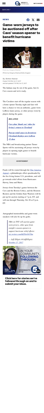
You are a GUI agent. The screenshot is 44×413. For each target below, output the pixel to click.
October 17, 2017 (16, 242)
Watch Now (37, 3)
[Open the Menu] (4, 3)
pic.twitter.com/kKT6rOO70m (21, 234)
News (6, 19)
